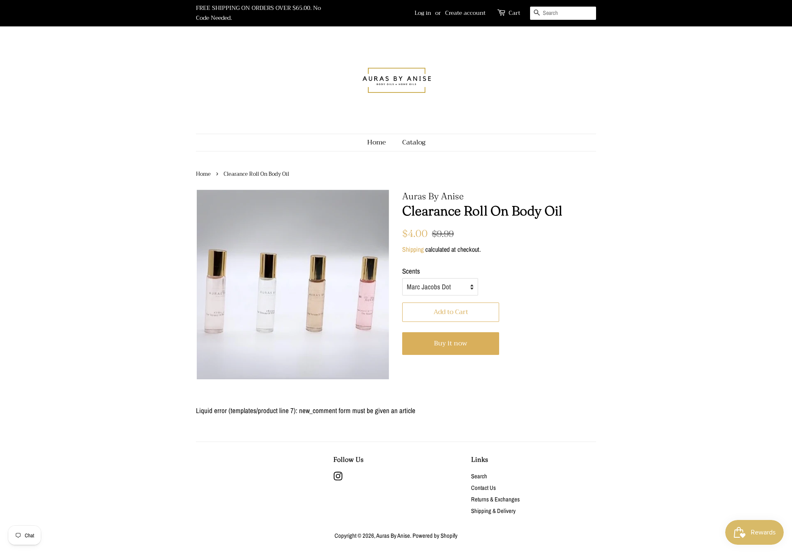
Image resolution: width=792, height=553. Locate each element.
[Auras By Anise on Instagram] (337, 478)
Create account (465, 13)
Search (479, 476)
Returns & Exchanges (495, 499)
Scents (411, 271)
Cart (514, 13)
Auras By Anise (393, 536)
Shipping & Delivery (493, 511)
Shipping (413, 249)
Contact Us (483, 488)
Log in (423, 13)
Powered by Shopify (434, 536)
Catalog (413, 142)
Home (376, 142)
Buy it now (450, 343)
